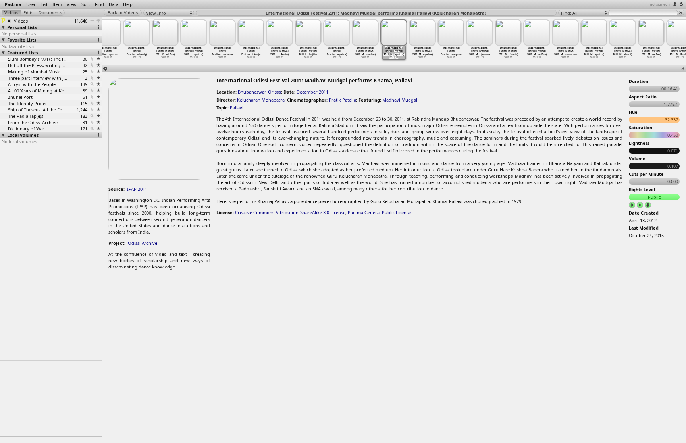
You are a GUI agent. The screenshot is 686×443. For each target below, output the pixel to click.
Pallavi (236, 108)
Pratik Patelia (342, 100)
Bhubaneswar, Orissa (259, 92)
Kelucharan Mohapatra (261, 100)
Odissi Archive (142, 243)
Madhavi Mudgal (399, 100)
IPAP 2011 (137, 189)
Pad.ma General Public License (379, 212)
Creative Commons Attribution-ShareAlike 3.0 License (290, 212)
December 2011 (312, 92)
